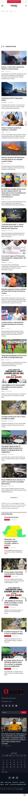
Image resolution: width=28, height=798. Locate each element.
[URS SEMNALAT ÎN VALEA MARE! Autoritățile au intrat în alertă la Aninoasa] (14, 376)
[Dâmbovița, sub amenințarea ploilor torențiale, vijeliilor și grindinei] (14, 533)
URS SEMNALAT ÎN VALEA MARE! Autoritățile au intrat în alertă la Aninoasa (13, 387)
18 (6, 764)
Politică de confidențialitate (18, 784)
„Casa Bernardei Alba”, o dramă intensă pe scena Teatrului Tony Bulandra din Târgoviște (12, 226)
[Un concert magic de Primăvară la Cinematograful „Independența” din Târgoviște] (14, 247)
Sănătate (15, 782)
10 (3, 762)
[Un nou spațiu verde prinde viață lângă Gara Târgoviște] (14, 565)
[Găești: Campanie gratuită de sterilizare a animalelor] (14, 119)
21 (17, 764)
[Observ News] (14, 6)
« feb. (2, 772)
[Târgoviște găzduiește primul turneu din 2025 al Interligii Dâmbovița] (14, 346)
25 (7, 767)
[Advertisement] (14, 28)
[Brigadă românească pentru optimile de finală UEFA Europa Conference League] (14, 280)
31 (3, 769)
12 (10, 762)
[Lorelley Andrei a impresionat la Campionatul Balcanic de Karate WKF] (14, 313)
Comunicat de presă (11, 517)
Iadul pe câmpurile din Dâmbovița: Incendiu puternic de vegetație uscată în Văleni (13, 159)
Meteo (2, 784)
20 (14, 764)
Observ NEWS (19, 789)
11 (6, 762)
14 (17, 762)
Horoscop (22, 782)
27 (14, 767)
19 (10, 764)
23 (24, 764)
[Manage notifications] (24, 795)
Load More (13, 497)
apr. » (6, 772)
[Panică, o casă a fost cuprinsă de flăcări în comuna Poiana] (14, 58)
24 (3, 767)
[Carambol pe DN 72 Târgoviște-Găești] (14, 89)
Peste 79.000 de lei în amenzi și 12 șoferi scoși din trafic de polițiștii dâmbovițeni (13, 482)
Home (1, 782)
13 (14, 762)
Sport (6, 784)
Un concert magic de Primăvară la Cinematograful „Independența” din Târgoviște (13, 258)
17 (3, 764)
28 (17, 767)
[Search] (26, 5)
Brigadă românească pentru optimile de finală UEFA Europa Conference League (13, 291)
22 (21, 764)
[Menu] (2, 5)
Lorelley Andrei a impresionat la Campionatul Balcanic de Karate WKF (12, 324)
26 (10, 767)
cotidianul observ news (14, 1)
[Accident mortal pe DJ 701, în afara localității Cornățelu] (14, 408)
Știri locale (8, 782)
